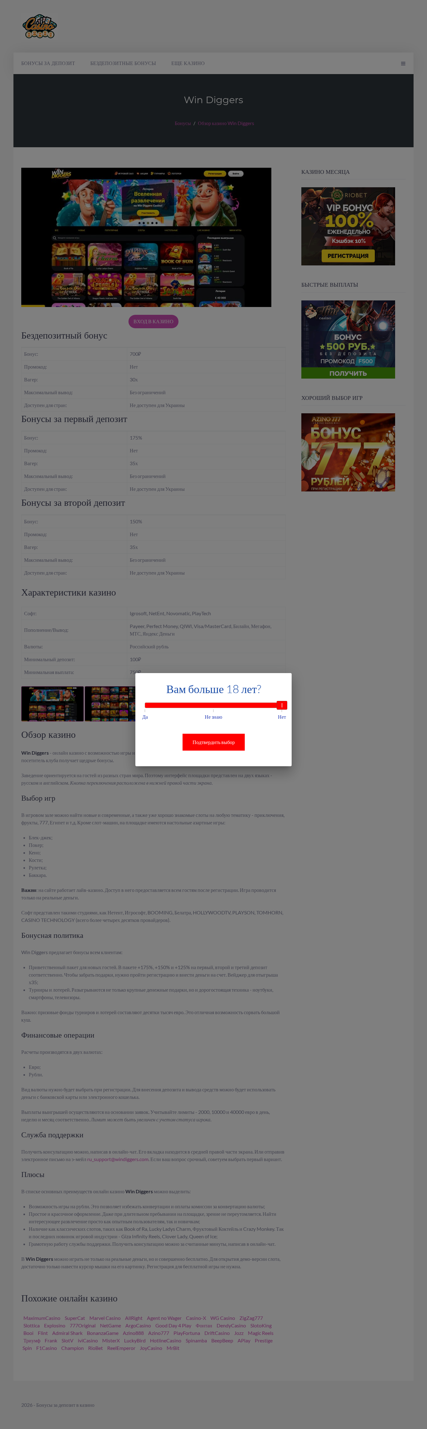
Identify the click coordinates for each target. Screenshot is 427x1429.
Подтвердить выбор (214, 742)
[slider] (282, 705)
